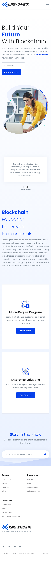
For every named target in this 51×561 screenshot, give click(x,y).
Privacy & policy (9, 553)
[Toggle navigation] (47, 4)
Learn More (25, 330)
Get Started (25, 395)
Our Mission (6, 504)
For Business (7, 512)
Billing (4, 491)
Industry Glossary (34, 491)
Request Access (11, 72)
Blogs (29, 483)
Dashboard (6, 479)
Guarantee (43, 553)
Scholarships (32, 487)
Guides (30, 479)
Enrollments (7, 487)
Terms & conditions (27, 553)
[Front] (15, 4)
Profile (4, 483)
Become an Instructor (11, 516)
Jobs (4, 508)
